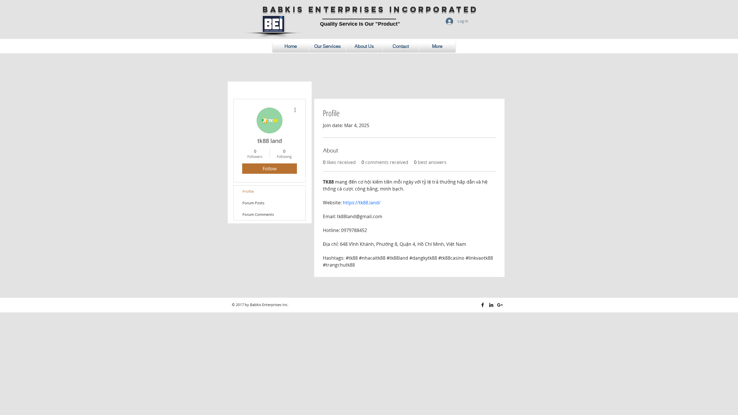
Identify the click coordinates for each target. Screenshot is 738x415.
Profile (248, 191)
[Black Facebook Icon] (482, 305)
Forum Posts (253, 202)
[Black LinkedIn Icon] (491, 305)
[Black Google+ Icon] (500, 305)
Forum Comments (258, 214)
